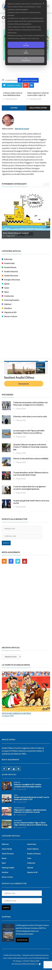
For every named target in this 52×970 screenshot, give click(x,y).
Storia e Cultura (10, 316)
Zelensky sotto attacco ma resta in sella (30, 416)
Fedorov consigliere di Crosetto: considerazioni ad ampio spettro (27, 785)
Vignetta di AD (10, 312)
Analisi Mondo (10, 267)
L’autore (13, 108)
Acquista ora (22, 940)
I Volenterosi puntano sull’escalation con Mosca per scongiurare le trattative (30, 403)
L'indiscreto (9, 296)
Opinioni (7, 304)
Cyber (6, 288)
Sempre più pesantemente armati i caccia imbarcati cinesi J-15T (31, 798)
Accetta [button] (26, 45)
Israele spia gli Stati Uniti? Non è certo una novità (31, 501)
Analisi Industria (11, 271)
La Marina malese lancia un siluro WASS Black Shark (12, 94)
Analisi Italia (9, 263)
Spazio (7, 284)
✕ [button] (43, 3)
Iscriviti (6, 543)
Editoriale (8, 259)
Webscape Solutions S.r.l (30, 964)
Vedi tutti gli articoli (22, 129)
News (6, 292)
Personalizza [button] (26, 60)
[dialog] (26, 32)
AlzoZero (8, 308)
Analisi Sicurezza (11, 275)
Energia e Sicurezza (12, 280)
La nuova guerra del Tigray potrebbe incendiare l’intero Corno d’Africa (29, 431)
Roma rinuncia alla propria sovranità (16, 233)
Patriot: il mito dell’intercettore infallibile (30, 458)
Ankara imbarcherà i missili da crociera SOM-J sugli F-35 (38, 94)
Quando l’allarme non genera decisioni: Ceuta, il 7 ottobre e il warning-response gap (30, 446)
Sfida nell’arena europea (16, 713)
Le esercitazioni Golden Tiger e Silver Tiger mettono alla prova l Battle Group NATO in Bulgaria (30, 824)
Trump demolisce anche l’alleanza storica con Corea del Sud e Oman (30, 473)
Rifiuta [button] (26, 53)
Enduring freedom (11, 300)
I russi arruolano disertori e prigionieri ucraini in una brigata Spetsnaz (29, 487)
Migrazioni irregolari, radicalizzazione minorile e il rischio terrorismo (30, 811)
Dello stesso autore (38, 108)
